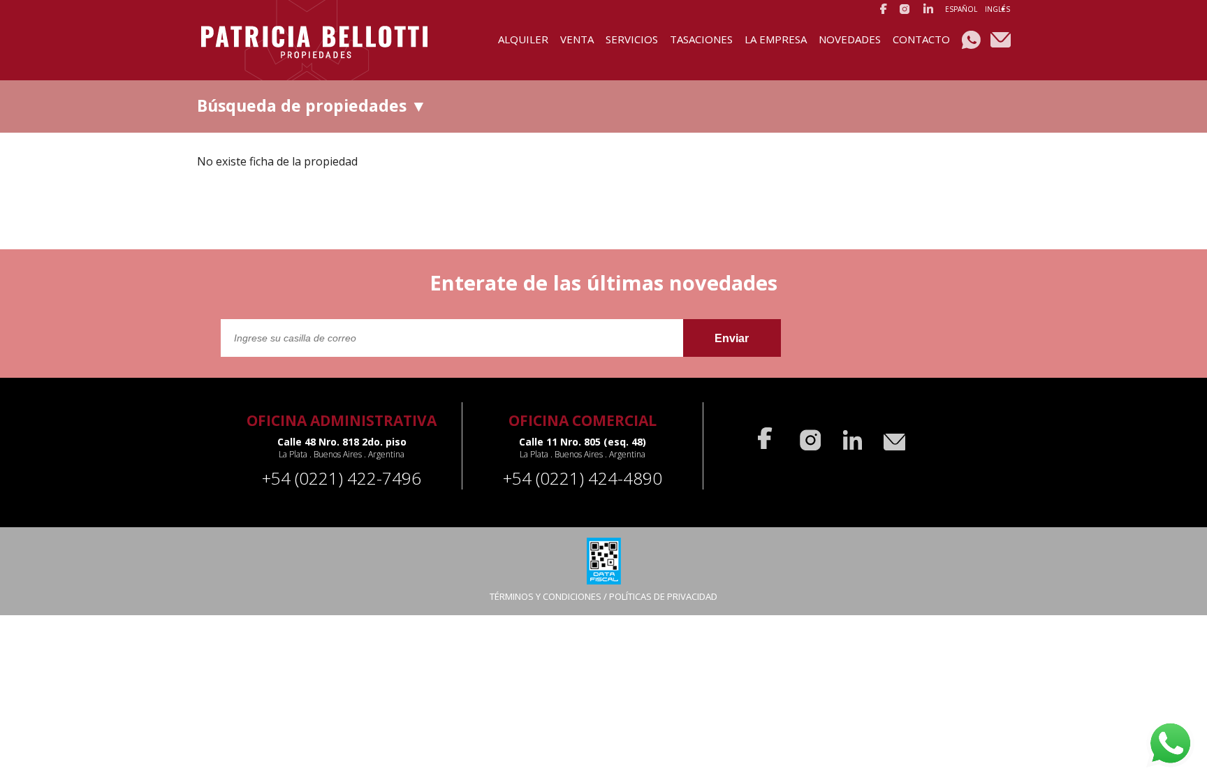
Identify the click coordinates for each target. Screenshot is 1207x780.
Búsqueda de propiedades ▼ (312, 105)
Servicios (632, 39)
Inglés (997, 9)
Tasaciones (701, 39)
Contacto (921, 39)
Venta (577, 39)
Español (961, 9)
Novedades (850, 39)
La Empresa (776, 39)
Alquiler (523, 39)
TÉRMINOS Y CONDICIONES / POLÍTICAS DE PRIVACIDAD (603, 596)
